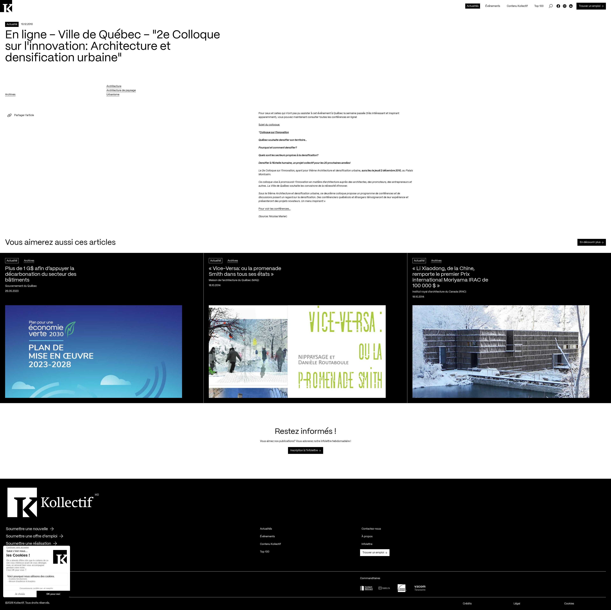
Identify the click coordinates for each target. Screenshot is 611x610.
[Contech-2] (366, 588)
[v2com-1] (420, 588)
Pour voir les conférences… (275, 209)
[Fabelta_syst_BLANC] (384, 588)
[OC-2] (402, 588)
